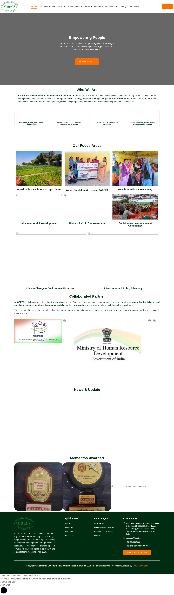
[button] (87, 589)
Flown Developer (140, 566)
